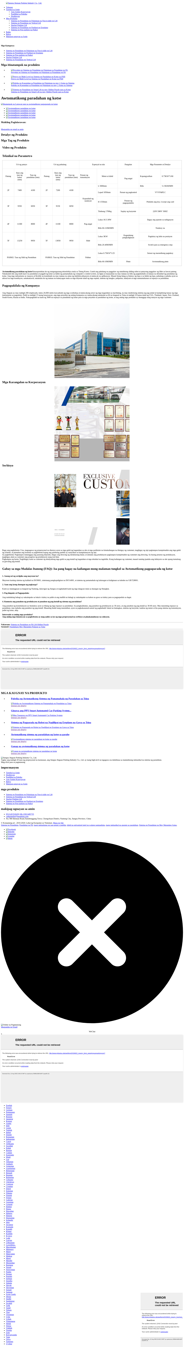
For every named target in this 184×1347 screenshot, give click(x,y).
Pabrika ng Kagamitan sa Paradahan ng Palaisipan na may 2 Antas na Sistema (41, 85)
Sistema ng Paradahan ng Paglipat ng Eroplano (29, 27)
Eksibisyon (15, 16)
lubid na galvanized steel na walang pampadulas (86, 825)
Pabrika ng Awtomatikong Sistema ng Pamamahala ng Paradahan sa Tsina (50, 698)
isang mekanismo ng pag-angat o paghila (50, 825)
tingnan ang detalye (18, 706)
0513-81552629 (12, 814)
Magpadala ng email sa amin (12, 129)
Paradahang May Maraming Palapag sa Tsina (27, 627)
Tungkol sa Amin (13, 9)
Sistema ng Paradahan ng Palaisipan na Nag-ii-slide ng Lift (34, 21)
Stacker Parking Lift (19, 25)
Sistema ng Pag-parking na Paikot (24, 30)
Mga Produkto (11, 18)
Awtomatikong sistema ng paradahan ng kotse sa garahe (40, 734)
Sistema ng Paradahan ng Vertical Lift (26, 23)
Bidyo (8, 34)
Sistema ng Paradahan (9, 825)
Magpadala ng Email (9, 1027)
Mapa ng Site (58, 823)
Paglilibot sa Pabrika (19, 14)
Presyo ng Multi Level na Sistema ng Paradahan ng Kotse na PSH (37, 79)
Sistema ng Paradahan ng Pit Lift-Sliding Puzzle (30, 624)
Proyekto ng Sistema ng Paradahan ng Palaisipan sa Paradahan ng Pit (38, 72)
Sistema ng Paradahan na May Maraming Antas (158, 825)
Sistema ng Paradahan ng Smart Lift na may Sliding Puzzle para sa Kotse (40, 92)
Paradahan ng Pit (26, 825)
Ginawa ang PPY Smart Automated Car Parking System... (41, 710)
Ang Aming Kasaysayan (20, 12)
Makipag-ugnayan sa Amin (16, 36)
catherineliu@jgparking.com (17, 816)
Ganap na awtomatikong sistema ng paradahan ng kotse (40, 746)
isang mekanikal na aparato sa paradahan (122, 825)
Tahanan (9, 7)
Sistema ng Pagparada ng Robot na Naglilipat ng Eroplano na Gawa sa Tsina (51, 722)
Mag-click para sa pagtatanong (13, 762)
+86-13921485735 (26, 814)
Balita (8, 32)
